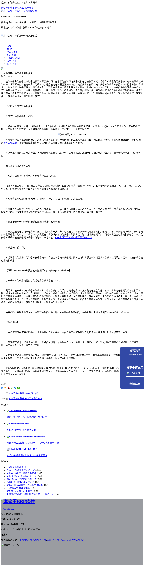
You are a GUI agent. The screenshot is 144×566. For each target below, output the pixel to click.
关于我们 (11, 60)
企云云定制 (12, 52)
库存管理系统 (78, 540)
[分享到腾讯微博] (12, 388)
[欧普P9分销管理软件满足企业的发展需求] (22, 449)
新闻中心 (11, 49)
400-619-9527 (8, 509)
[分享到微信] (18, 388)
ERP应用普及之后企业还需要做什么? (73, 237)
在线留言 (29, 7)
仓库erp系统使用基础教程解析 (22, 473)
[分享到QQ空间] (5, 388)
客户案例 (11, 55)
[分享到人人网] (15, 388)
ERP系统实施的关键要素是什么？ (25, 398)
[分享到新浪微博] (9, 388)
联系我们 (11, 63)
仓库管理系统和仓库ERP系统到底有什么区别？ (30, 494)
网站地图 (19, 7)
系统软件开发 (39, 540)
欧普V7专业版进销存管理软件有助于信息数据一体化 (33, 442)
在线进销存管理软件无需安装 (21, 430)
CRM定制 (66, 540)
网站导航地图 (8, 7)
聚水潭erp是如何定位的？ (20, 491)
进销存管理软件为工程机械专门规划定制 (27, 417)
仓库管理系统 (10, 142)
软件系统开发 (25, 540)
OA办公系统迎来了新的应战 (21, 470)
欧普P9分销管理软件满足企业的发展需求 (27, 455)
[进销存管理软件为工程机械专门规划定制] (22, 411)
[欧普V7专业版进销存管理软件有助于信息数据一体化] (26, 436)
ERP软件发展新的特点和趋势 (23, 393)
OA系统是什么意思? (17, 467)
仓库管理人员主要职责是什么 (22, 476)
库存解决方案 (13, 58)
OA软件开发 (53, 540)
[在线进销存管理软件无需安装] (18, 423)
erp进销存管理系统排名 (18, 488)
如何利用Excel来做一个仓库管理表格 (25, 485)
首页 (9, 46)
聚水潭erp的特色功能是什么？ (22, 479)
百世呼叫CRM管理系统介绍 (21, 482)
